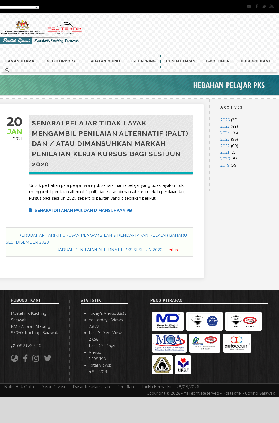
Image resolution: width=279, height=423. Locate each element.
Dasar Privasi (53, 386)
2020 (225, 158)
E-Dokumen (218, 61)
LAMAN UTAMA (19, 61)
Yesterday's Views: (107, 319)
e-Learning (143, 61)
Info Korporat (62, 61)
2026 (225, 120)
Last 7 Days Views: (107, 332)
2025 (224, 126)
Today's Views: (103, 313)
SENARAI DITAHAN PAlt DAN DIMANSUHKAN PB (83, 210)
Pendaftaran (180, 61)
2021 (224, 152)
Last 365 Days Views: (102, 349)
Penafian (125, 386)
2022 (225, 145)
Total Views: (100, 365)
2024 (225, 132)
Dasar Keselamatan (91, 386)
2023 (225, 139)
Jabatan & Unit (105, 61)
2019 (224, 165)
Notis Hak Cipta (19, 386)
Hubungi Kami (255, 61)
